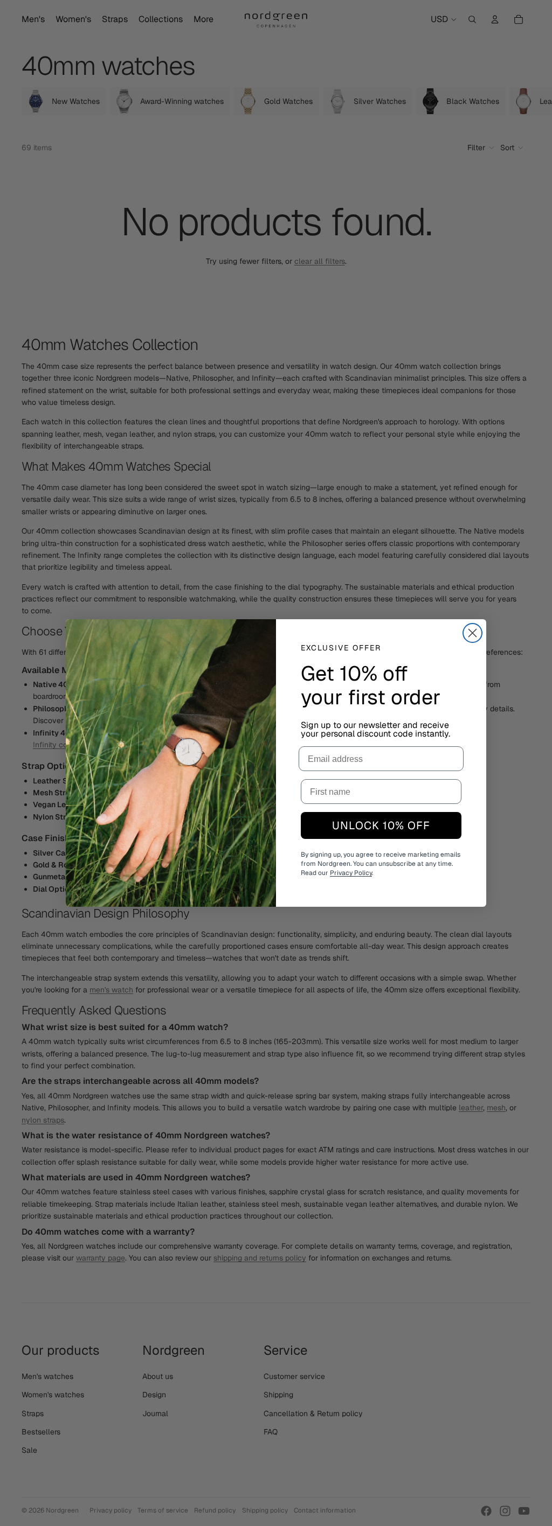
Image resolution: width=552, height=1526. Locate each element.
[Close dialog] (472, 633)
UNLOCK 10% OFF (381, 825)
